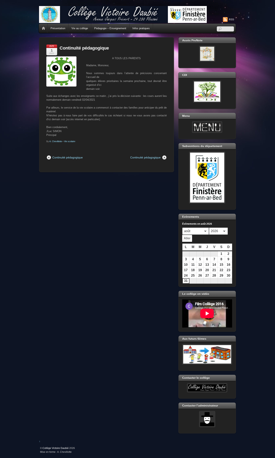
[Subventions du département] (207, 178)
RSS (231, 19)
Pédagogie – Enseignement (110, 28)
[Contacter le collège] (207, 388)
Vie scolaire (69, 141)
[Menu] (207, 127)
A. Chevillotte (55, 141)
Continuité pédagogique (84, 48)
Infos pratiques (141, 28)
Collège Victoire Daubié (55, 448)
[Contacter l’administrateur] (207, 419)
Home (43, 28)
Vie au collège (79, 28)
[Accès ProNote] (207, 54)
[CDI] (207, 92)
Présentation (58, 28)
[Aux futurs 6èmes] (207, 354)
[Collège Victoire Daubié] (123, 21)
